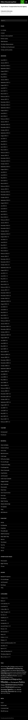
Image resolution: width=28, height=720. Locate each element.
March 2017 (4, 93)
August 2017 (4, 85)
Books (2, 600)
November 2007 (5, 396)
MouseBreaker (4, 531)
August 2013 (4, 203)
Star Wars (15, 689)
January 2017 (4, 99)
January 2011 (4, 290)
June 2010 (3, 309)
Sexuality (3, 687)
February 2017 (4, 96)
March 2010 (4, 318)
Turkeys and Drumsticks (6, 49)
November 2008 (5, 363)
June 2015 (3, 141)
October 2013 (4, 197)
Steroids (19, 689)
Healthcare (3, 617)
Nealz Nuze (3, 490)
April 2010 (3, 315)
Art (22, 666)
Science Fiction (17, 685)
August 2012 (4, 236)
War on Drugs (18, 691)
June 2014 (3, 175)
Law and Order (4, 626)
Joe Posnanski (4, 475)
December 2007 (5, 393)
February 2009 (4, 354)
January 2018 (4, 79)
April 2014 (3, 180)
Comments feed (4, 708)
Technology (4, 691)
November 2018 (5, 65)
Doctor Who (16, 670)
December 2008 (5, 360)
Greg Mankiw (4, 473)
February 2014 (4, 186)
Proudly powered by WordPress (7, 718)
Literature (11, 677)
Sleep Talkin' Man (5, 536)
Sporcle (2, 539)
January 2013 (4, 222)
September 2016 (5, 107)
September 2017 (5, 82)
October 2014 (4, 163)
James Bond (19, 675)
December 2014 (5, 158)
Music (9, 682)
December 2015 (5, 124)
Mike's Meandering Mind (8, 2)
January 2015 (4, 155)
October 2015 (4, 130)
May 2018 (3, 77)
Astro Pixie (3, 450)
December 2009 (5, 326)
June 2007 (3, 410)
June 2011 (3, 276)
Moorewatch (4, 487)
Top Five (3, 545)
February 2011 (4, 287)
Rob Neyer (3, 585)
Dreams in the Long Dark (7, 35)
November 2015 (5, 127)
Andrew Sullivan (5, 447)
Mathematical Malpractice (11, 679)
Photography (15, 682)
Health (24, 673)
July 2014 (3, 172)
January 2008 (4, 391)
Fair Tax (3, 614)
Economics (22, 670)
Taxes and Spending (5, 651)
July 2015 (3, 138)
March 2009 (4, 351)
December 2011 (5, 259)
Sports (2, 648)
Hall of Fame (19, 673)
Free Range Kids (5, 467)
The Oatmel (3, 542)
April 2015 (3, 147)
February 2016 (4, 119)
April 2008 (3, 382)
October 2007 (4, 399)
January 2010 (4, 323)
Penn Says (3, 495)
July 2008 (3, 374)
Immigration (4, 623)
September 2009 (5, 335)
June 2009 (3, 343)
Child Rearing (18, 668)
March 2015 (4, 149)
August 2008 (4, 371)
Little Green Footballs (6, 478)
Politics (2, 637)
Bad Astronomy (4, 453)
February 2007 (4, 421)
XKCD (2, 550)
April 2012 (3, 248)
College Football (5, 670)
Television (11, 691)
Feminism (19, 672)
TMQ (2, 509)
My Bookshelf (4, 432)
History (10, 675)
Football (24, 672)
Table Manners (4, 41)
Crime (11, 670)
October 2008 (4, 365)
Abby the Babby (4, 445)
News (2, 634)
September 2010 (5, 301)
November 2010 (5, 295)
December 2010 (5, 292)
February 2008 (4, 388)
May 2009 (3, 346)
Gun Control (13, 673)
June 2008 (3, 377)
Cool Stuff (3, 606)
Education (4, 672)
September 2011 (5, 267)
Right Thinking (4, 501)
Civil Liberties (4, 603)
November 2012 (5, 228)
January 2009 (4, 357)
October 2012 (4, 231)
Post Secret (3, 434)
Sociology (4, 689)
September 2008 (5, 368)
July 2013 (3, 206)
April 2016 (3, 116)
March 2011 (4, 284)
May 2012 (3, 245)
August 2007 (4, 405)
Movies (2, 628)
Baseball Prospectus (5, 576)
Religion (3, 640)
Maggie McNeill (4, 481)
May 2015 (3, 144)
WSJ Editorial (4, 512)
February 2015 (4, 152)
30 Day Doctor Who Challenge (7, 666)
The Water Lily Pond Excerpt (7, 47)
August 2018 (4, 71)
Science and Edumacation (7, 643)
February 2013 (4, 220)
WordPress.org (4, 711)
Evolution (15, 672)
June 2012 (3, 242)
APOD (2, 522)
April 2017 (3, 91)
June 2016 (3, 113)
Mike (10, 12)
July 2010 (3, 306)
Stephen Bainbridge (5, 504)
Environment (10, 672)
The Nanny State (5, 654)
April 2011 (3, 281)
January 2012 (4, 256)
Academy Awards (18, 666)
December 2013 (5, 191)
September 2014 (5, 166)
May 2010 (3, 312)
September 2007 (5, 402)
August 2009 (4, 337)
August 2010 (4, 304)
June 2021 (3, 60)
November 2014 (5, 161)
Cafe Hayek (3, 456)
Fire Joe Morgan (5, 461)
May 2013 (3, 211)
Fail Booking (4, 525)
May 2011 (3, 278)
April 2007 (3, 416)
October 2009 (4, 332)
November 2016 (5, 105)
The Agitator (4, 506)
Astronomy (3, 668)
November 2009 (5, 329)
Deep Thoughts (4, 612)
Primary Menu (26, 2)
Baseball (10, 668)
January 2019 (4, 62)
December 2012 (5, 225)
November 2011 (5, 262)
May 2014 (3, 177)
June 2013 (3, 208)
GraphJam (3, 528)
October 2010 (4, 298)
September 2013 (5, 200)
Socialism (3, 645)
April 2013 (3, 214)
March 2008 (4, 385)
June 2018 (3, 74)
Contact (3, 33)
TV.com (2, 547)
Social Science (18, 687)
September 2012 (5, 234)
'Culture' (3, 598)
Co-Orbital (3, 30)
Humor (2, 620)
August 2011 (4, 270)
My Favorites (4, 631)
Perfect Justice (4, 38)
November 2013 (5, 194)
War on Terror (4, 657)
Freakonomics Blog (5, 464)
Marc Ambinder (4, 484)
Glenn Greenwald (5, 470)
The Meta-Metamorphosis (7, 44)
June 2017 (3, 88)
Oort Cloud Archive (5, 492)
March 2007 (4, 419)
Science (8, 684)
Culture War (4, 609)
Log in (2, 702)
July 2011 (3, 273)
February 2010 (4, 320)
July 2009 (3, 340)
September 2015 (5, 133)
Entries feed (4, 705)
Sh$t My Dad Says (5, 533)
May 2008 (3, 379)
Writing (8, 693)
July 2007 (3, 407)
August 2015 (4, 135)
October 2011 (4, 264)
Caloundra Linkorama (6, 11)
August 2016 (4, 110)
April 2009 (3, 349)
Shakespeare (9, 687)
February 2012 (4, 253)
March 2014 (4, 183)
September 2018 (5, 68)
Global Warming (5, 674)
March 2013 (4, 217)
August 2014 (4, 169)
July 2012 (3, 239)
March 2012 (4, 250)
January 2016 (4, 121)
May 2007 (3, 413)
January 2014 (4, 189)
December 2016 (5, 102)
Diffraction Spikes (5, 459)
